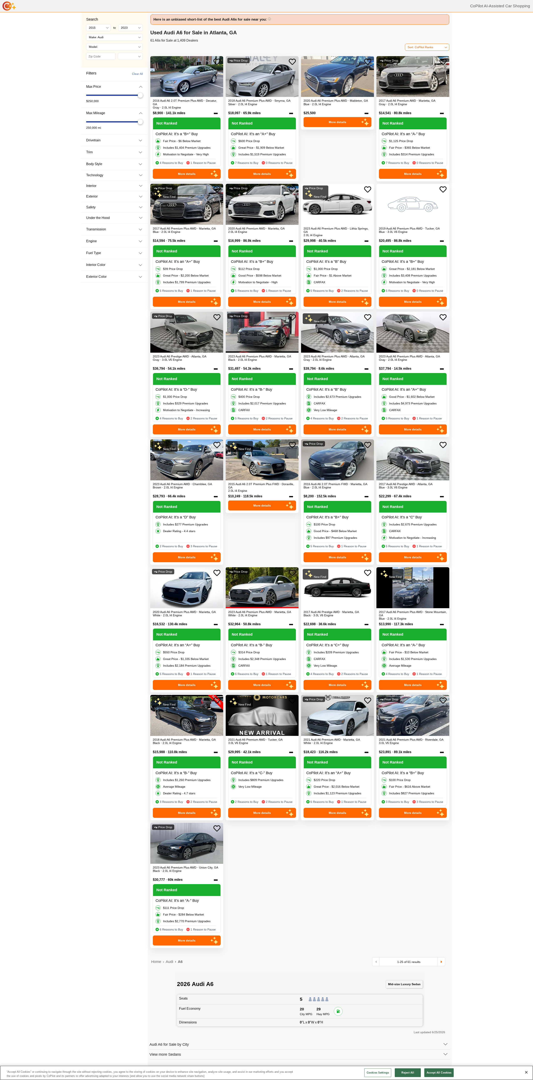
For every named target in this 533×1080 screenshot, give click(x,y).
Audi (169, 962)
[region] (266, 1073)
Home (156, 962)
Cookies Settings (378, 1072)
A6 (180, 962)
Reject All (407, 1072)
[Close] (526, 1072)
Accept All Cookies (439, 1072)
